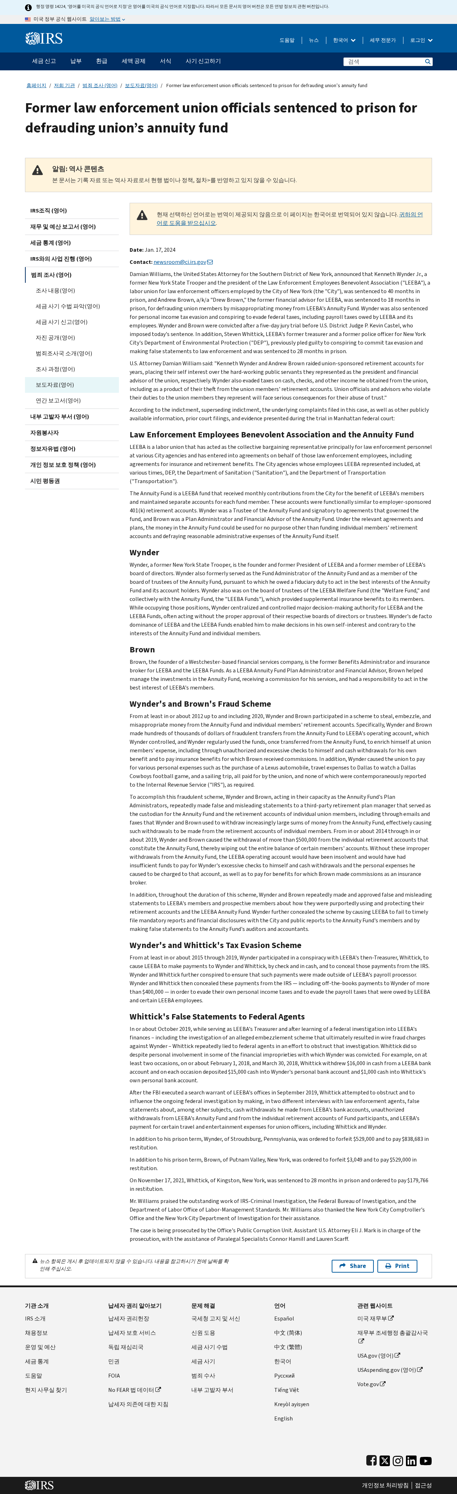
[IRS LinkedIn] (411, 1459)
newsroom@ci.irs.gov (180, 262)
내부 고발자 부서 (212, 1390)
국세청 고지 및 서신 (215, 1318)
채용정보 (36, 1333)
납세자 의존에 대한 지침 (138, 1404)
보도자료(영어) (141, 85)
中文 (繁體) (288, 1347)
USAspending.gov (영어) (386, 1370)
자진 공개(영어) (55, 337)
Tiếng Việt (286, 1390)
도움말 (287, 40)
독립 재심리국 (126, 1347)
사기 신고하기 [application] (203, 61)
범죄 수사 (203, 1375)
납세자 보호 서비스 (132, 1333)
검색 (427, 61)
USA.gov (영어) (375, 1355)
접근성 (423, 1485)
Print (402, 1266)
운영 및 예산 (40, 1347)
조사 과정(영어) (55, 369)
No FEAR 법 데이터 (131, 1390)
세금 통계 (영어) (50, 242)
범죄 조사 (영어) (99, 85)
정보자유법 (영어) (53, 448)
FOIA (114, 1375)
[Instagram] (398, 1459)
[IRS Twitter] (385, 1459)
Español (284, 1318)
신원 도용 (203, 1333)
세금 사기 (203, 1361)
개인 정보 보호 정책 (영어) (63, 464)
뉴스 (314, 40)
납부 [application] (76, 61)
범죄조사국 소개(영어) (64, 353)
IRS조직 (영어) (48, 210)
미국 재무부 (372, 1318)
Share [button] (358, 1266)
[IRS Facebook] (371, 1459)
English (283, 1418)
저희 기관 (64, 85)
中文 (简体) (288, 1333)
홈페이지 (36, 85)
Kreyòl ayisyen (291, 1404)
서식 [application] (165, 61)
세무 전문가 (383, 40)
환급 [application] (101, 61)
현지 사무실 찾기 (46, 1390)
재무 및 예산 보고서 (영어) (63, 226)
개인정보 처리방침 (385, 1485)
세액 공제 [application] (134, 61)
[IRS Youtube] (426, 1459)
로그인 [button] (418, 40)
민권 (114, 1361)
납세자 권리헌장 (128, 1318)
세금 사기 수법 (209, 1347)
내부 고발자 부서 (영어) (59, 416)
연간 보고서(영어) (58, 400)
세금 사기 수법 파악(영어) (68, 306)
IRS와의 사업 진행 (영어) (61, 258)
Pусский (284, 1375)
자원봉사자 (44, 432)
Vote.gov (368, 1384)
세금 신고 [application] (44, 61)
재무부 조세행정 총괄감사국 (392, 1333)
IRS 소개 (35, 1318)
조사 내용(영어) (55, 290)
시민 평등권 (45, 481)
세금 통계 (37, 1361)
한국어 (341, 40)
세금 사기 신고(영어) (61, 322)
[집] (44, 35)
